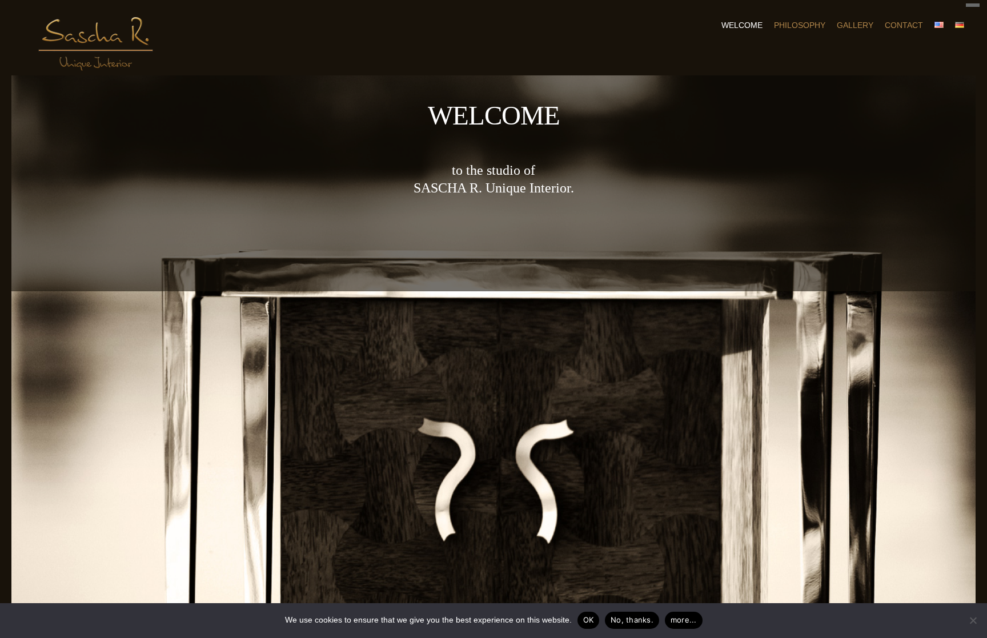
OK (588, 619)
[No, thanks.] (972, 620)
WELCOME (742, 25)
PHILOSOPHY (799, 25)
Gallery (855, 25)
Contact (904, 25)
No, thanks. (632, 619)
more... (684, 619)
